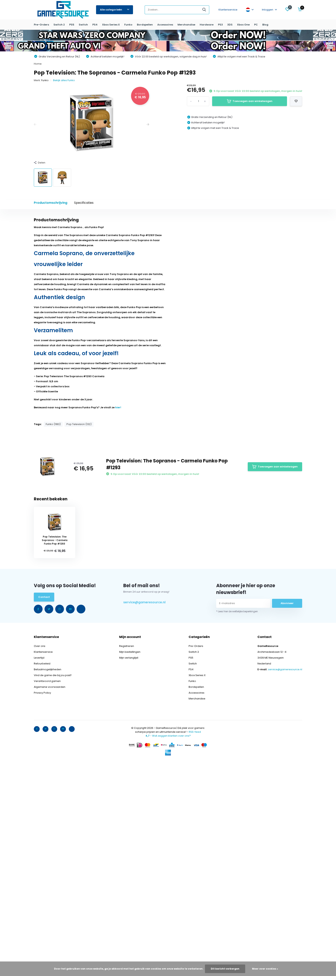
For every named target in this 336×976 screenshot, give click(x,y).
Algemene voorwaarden (49, 687)
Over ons (39, 646)
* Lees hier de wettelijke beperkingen (237, 611)
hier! (118, 407)
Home (38, 64)
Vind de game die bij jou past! (53, 675)
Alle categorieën (111, 9)
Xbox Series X (111, 24)
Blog (265, 24)
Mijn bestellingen (129, 652)
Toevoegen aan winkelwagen (252, 101)
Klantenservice (228, 9)
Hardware (207, 24)
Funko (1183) (53, 424)
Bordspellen (145, 24)
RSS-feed (195, 732)
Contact (44, 597)
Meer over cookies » (265, 968)
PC (256, 24)
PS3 (220, 24)
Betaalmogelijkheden (47, 669)
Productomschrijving (50, 202)
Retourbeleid (42, 663)
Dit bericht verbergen (225, 968)
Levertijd (39, 658)
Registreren (126, 646)
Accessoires (165, 24)
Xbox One (243, 24)
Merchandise (186, 24)
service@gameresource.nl (144, 602)
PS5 (71, 24)
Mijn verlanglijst (128, 658)
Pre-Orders (41, 24)
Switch (83, 24)
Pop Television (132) (79, 424)
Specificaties (84, 202)
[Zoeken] (204, 9)
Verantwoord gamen (47, 681)
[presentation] (35, 125)
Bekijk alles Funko (64, 80)
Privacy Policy (42, 693)
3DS (230, 24)
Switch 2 (59, 24)
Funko (128, 24)
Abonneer (287, 603)
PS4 (95, 24)
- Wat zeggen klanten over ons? (168, 736)
